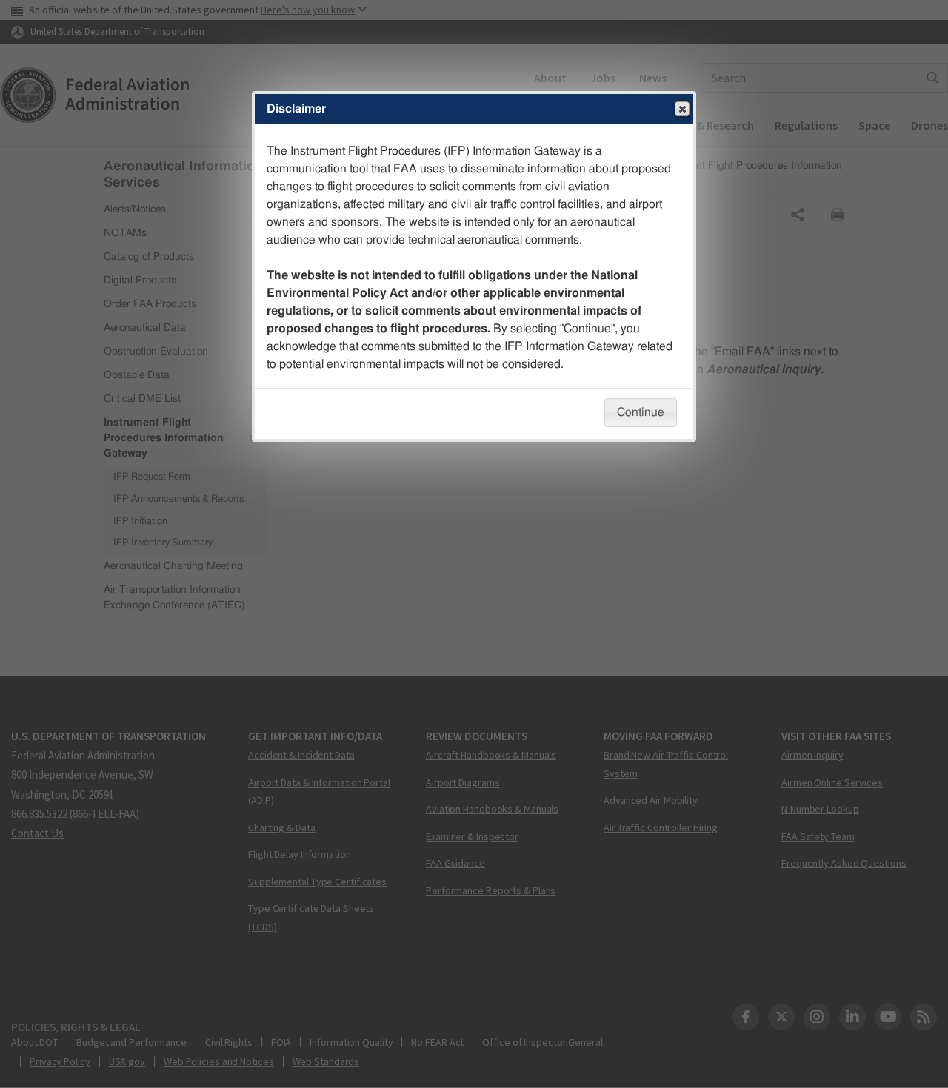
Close (682, 108)
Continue (640, 412)
